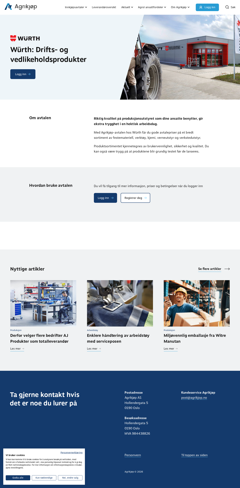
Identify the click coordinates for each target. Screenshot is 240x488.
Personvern (133, 455)
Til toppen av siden (194, 455)
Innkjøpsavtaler (74, 7)
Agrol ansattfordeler (150, 7)
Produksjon (16, 330)
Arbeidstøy (92, 330)
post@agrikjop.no (194, 398)
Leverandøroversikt (104, 7)
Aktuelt (125, 7)
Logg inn (103, 198)
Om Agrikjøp (179, 7)
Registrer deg (133, 198)
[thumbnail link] (43, 303)
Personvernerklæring (71, 452)
